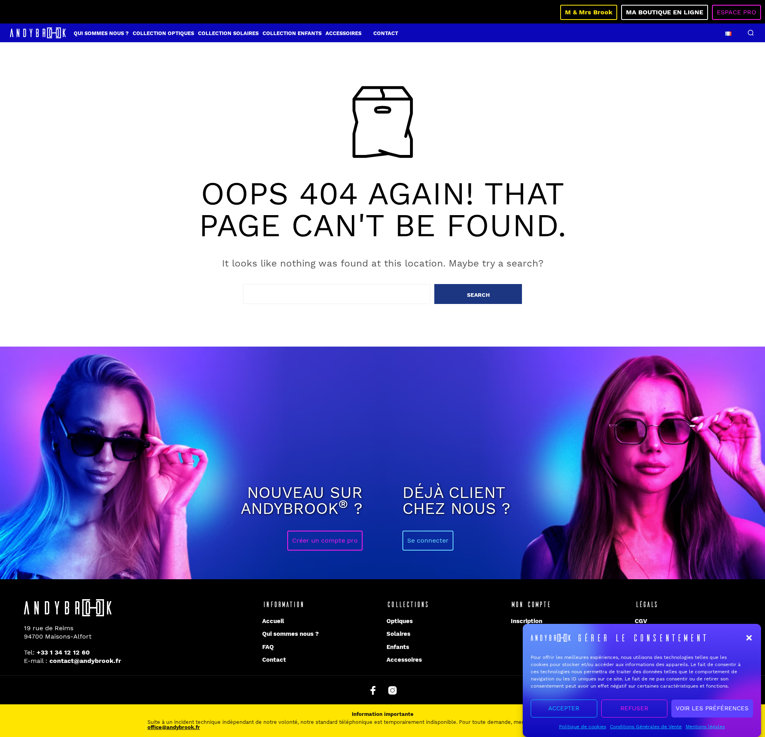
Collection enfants (292, 33)
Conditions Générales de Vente (646, 726)
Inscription (526, 621)
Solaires (398, 633)
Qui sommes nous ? (101, 33)
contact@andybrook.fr (85, 660)
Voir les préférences (712, 708)
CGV (641, 621)
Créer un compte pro (325, 540)
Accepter (563, 708)
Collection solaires (228, 33)
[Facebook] (373, 690)
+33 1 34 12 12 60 (63, 652)
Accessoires (343, 33)
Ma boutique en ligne (664, 12)
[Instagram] (392, 690)
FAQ (268, 647)
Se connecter (428, 540)
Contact (385, 33)
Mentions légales (705, 726)
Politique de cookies (582, 726)
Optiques (399, 621)
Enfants (397, 647)
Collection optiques (163, 33)
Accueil (273, 621)
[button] (749, 638)
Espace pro (736, 12)
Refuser (634, 708)
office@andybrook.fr (173, 727)
